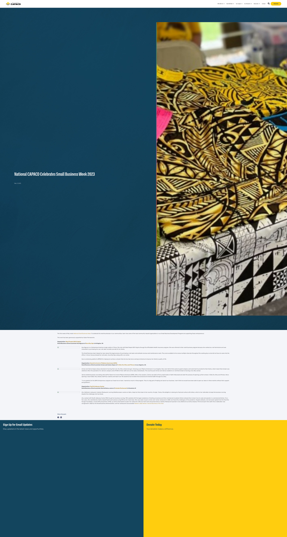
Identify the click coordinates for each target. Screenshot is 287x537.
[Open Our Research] (251, 4)
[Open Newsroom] (259, 4)
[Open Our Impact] (242, 4)
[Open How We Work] (233, 4)
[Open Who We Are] (224, 4)
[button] (58, 417)
